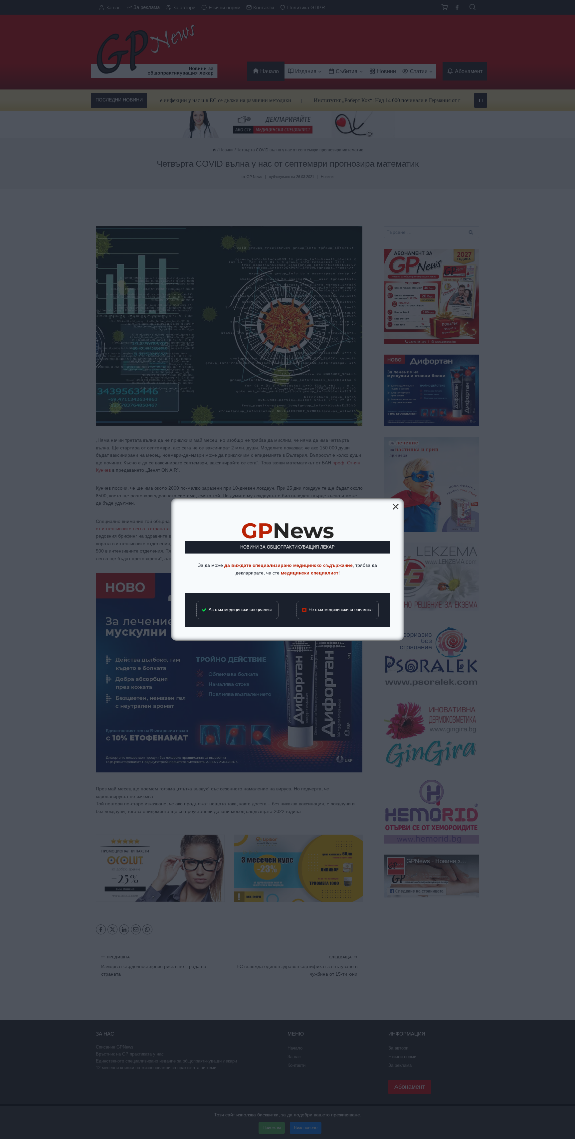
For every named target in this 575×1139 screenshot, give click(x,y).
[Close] (395, 506)
